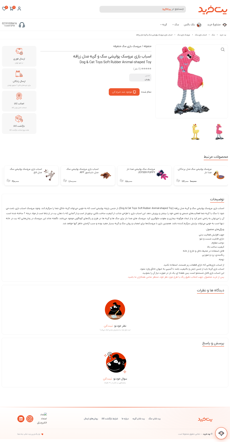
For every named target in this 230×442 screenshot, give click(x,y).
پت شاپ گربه (139, 418)
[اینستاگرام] (29, 418)
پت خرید (223, 35)
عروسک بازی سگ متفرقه (127, 46)
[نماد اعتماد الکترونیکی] (41, 422)
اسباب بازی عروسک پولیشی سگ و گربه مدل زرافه (154, 35)
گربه (164, 24)
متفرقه (147, 46)
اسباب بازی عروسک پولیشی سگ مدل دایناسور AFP (82, 171)
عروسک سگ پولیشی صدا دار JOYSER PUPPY (141, 171)
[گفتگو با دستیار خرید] (221, 433)
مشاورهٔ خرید (214, 24)
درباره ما (125, 418)
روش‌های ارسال (91, 418)
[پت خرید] (205, 418)
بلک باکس (190, 24)
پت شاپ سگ (155, 418)
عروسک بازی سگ (183, 35)
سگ (176, 24)
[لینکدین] (20, 418)
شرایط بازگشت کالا (110, 418)
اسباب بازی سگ (201, 35)
